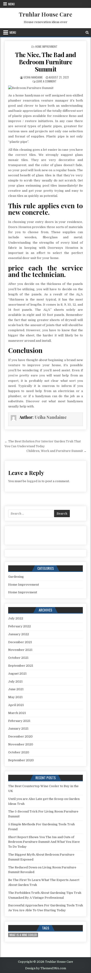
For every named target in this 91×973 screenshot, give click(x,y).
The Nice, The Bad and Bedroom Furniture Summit (45, 62)
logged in (34, 481)
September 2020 (21, 760)
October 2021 (18, 657)
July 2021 (15, 681)
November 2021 (20, 650)
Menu (11, 4)
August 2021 (17, 673)
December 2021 (20, 642)
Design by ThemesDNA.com (45, 968)
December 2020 (20, 736)
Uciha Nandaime (33, 77)
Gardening (16, 576)
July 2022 (15, 618)
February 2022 (19, 626)
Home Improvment (46, 46)
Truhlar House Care (45, 14)
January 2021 (18, 728)
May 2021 (15, 697)
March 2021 (17, 713)
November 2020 (20, 744)
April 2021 (16, 705)
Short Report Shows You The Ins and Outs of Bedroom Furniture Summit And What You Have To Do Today (44, 842)
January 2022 (18, 634)
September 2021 (20, 665)
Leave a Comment (46, 81)
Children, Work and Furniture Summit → (56, 451)
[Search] (87, 32)
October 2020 (18, 752)
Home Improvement (23, 584)
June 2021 (16, 689)
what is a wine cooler (23, 935)
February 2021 (19, 721)
